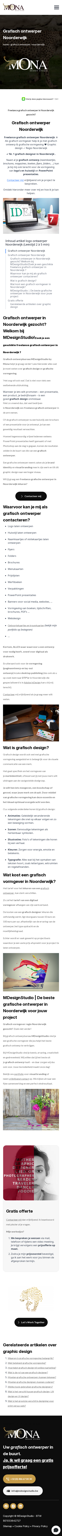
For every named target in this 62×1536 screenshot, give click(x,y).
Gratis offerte (15, 300)
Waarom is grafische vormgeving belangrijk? (31, 1358)
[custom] (6, 1506)
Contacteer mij (15, 180)
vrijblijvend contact (19, 1078)
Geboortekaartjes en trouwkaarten (26, 625)
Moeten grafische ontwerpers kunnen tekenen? (32, 1377)
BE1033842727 (12, 1520)
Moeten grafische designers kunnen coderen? (31, 1382)
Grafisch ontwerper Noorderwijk (26, 250)
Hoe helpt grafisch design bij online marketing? (32, 1367)
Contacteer (9, 694)
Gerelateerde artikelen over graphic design (30, 305)
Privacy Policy (40, 1526)
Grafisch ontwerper (20, 44)
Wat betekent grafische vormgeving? (27, 1363)
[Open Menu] (56, 7)
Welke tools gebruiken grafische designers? (30, 1386)
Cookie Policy (21, 1526)
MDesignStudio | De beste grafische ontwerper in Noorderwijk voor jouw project (31, 293)
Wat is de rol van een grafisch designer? (28, 1372)
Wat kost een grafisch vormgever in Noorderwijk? (30, 286)
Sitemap (7, 1526)
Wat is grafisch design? (23, 280)
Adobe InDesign (32, 682)
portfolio (19, 1074)
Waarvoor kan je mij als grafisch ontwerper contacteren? (28, 275)
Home (6, 44)
